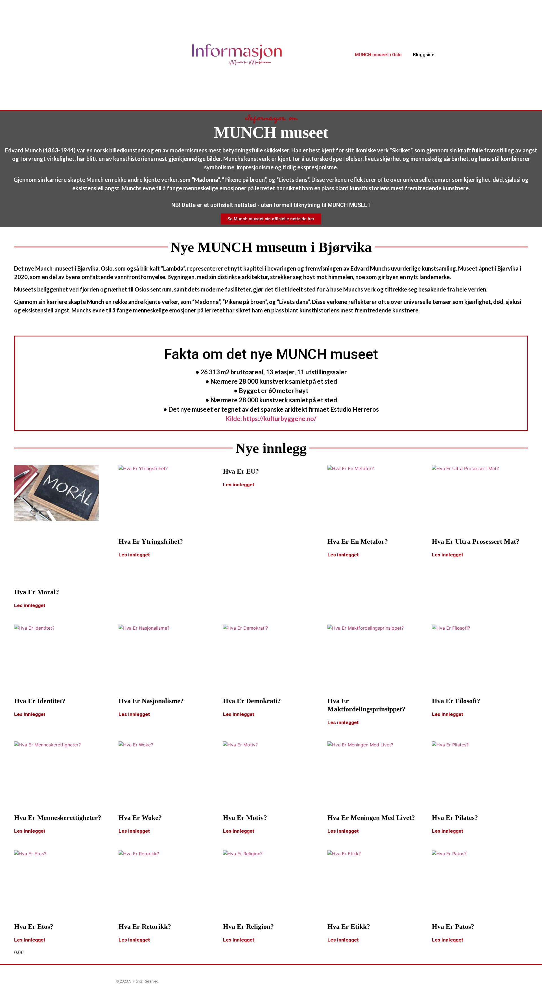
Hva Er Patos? (453, 926)
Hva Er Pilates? (455, 817)
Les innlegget (29, 605)
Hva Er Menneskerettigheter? (57, 817)
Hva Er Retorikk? (145, 926)
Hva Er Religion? (248, 926)
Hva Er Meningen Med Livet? (371, 817)
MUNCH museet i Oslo (378, 54)
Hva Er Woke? (140, 817)
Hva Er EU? (241, 471)
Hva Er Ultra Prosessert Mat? (475, 541)
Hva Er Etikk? (348, 926)
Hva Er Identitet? (39, 701)
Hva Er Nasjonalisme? (151, 701)
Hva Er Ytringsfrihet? (151, 541)
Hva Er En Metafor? (357, 541)
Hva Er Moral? (36, 592)
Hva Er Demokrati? (252, 701)
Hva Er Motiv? (245, 817)
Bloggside (423, 54)
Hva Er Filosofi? (456, 701)
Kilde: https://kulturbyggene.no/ (271, 418)
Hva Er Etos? (33, 926)
